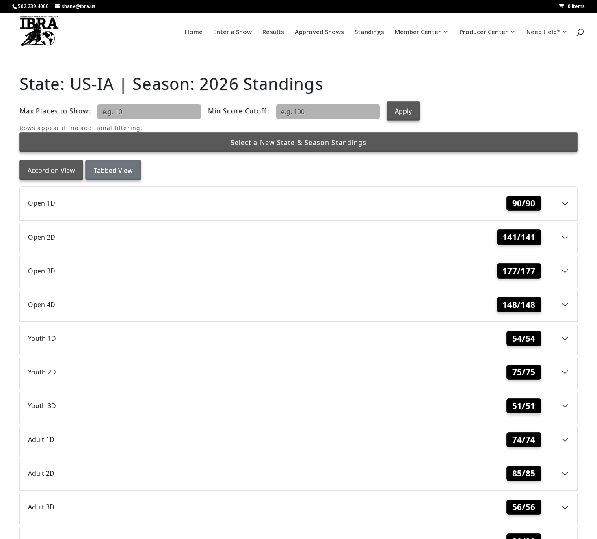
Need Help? (543, 32)
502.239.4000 (33, 6)
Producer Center (483, 32)
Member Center (418, 32)
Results (273, 32)
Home (194, 32)
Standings (369, 32)
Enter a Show (232, 32)
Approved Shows (319, 32)
